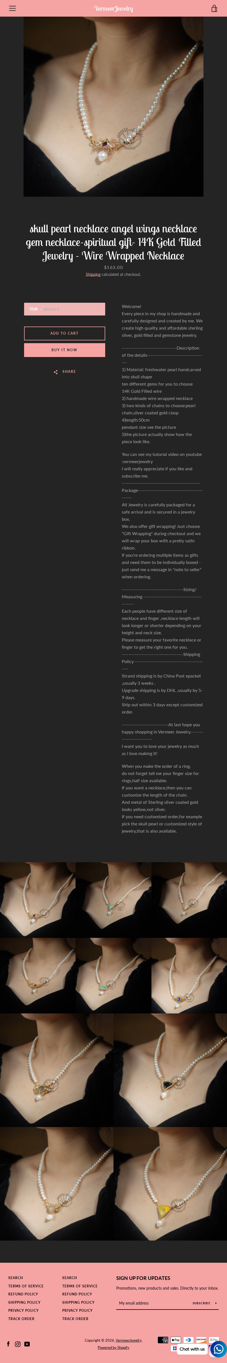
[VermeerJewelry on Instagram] (17, 1343)
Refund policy (23, 1294)
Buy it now (64, 350)
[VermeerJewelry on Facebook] (8, 1343)
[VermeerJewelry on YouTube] (27, 1343)
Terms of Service (26, 1286)
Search (15, 1278)
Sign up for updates (143, 1278)
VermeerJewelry (113, 8)
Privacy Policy (23, 1310)
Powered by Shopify (113, 1347)
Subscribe (202, 1303)
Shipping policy (24, 1302)
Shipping (93, 274)
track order (21, 1319)
